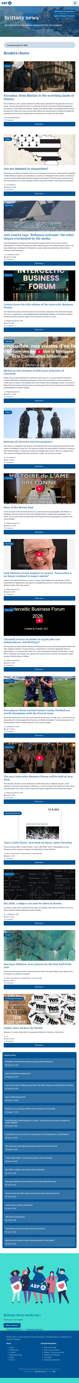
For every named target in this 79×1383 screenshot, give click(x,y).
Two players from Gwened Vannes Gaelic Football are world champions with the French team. (37, 712)
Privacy (12, 1360)
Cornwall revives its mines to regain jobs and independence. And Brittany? (32, 641)
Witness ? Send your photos (54, 1352)
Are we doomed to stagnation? (26, 168)
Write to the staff (50, 1348)
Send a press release (51, 1350)
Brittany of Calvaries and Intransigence (28, 441)
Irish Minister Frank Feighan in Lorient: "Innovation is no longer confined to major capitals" (38, 575)
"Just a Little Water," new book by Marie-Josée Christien (38, 842)
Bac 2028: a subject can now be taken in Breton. (33, 903)
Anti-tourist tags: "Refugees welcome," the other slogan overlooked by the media (39, 236)
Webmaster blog (16, 1355)
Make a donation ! (12, 1325)
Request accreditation (52, 1355)
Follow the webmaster (35, 1329)
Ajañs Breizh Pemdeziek (63, 11)
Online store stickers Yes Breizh (23, 1028)
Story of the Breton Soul (18, 507)
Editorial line (14, 1350)
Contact (12, 1352)
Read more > (39, 124)
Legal (12, 1357)
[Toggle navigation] (75, 3)
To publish (47, 1357)
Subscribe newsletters (52, 1360)
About (12, 1348)
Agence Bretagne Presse (63, 16)
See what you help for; (14, 1329)
